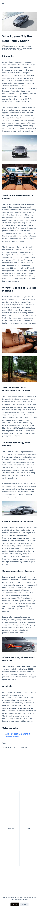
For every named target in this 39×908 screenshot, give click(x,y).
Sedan (22, 50)
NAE (9, 50)
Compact (13, 48)
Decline (24, 904)
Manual (5, 50)
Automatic (6, 48)
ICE (22, 48)
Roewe (14, 50)
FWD (18, 48)
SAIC (18, 50)
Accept (14, 904)
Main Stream (27, 48)
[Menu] (3, 3)
